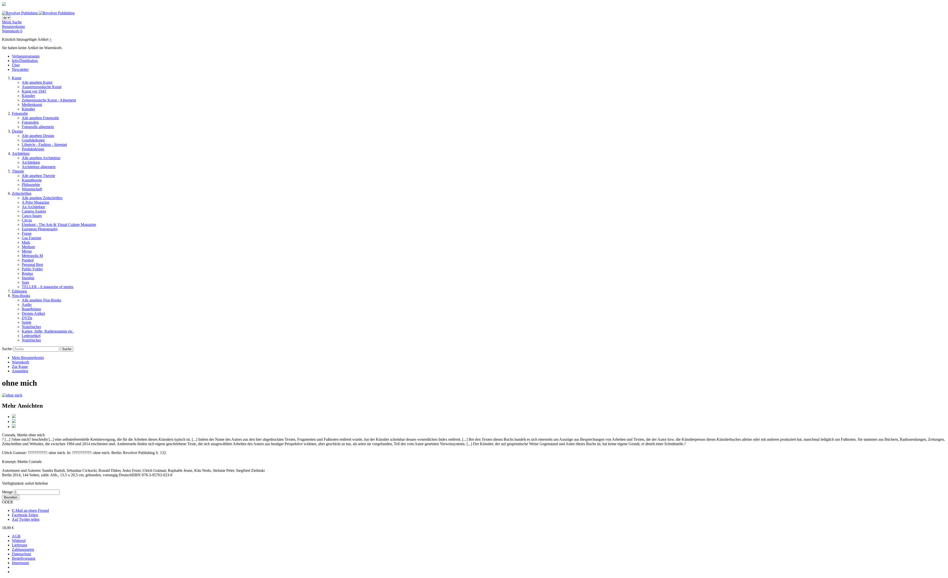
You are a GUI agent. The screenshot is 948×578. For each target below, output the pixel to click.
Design (17, 131)
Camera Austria (34, 211)
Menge (7, 492)
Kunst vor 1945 (34, 91)
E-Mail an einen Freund (30, 510)
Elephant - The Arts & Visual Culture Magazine (59, 224)
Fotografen (30, 122)
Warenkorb (20, 362)
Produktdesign (33, 149)
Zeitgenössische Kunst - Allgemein (49, 100)
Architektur (21, 153)
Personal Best (32, 264)
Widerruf (19, 540)
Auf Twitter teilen (26, 519)
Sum (25, 282)
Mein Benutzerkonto (28, 358)
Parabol (28, 260)
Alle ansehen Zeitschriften (42, 198)
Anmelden (20, 371)
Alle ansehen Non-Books (41, 300)
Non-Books (21, 296)
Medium (28, 247)
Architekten (31, 162)
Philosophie (31, 184)
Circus (27, 220)
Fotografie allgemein (38, 127)
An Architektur (33, 207)
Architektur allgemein (39, 167)
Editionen (19, 291)
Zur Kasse (20, 366)
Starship (28, 278)
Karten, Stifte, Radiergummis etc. (48, 331)
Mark (26, 242)
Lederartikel (31, 336)
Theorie (18, 171)
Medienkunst (32, 104)
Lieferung (19, 545)
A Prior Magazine (35, 202)
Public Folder (32, 269)
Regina (27, 273)
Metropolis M (32, 256)
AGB (16, 536)
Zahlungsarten (23, 549)
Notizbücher (31, 327)
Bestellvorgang (23, 558)
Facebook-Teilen (25, 515)
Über (16, 65)
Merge (27, 251)
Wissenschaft (32, 189)
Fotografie (20, 113)
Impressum (20, 563)
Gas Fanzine (31, 238)
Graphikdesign (33, 140)
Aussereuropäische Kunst (41, 87)
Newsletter (20, 69)
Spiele (26, 322)
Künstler (28, 96)
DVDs (27, 318)
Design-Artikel (33, 313)
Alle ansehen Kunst (37, 82)
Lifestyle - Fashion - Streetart (44, 144)
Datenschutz (21, 554)
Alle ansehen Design (38, 136)
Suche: (7, 349)
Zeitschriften (21, 193)
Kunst (16, 78)
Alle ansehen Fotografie (40, 118)
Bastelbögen (31, 309)
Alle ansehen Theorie (38, 176)
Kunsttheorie (32, 180)
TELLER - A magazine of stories (47, 287)
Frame (27, 233)
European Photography (40, 229)
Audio (27, 304)
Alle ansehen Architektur (41, 158)
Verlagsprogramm (26, 56)
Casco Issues (32, 216)
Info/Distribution (25, 61)
